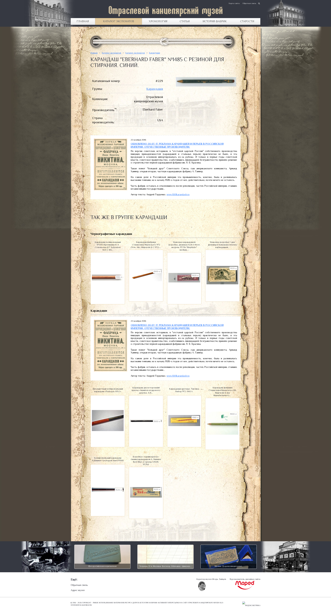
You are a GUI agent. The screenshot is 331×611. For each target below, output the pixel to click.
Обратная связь (249, 3)
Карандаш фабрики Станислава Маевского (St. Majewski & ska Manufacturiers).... (222, 391)
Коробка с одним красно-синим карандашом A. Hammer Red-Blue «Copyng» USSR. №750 (146, 460)
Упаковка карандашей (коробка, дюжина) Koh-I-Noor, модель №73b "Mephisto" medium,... (184, 246)
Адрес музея (77, 590)
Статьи (185, 21)
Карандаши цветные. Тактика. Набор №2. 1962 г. (184, 390)
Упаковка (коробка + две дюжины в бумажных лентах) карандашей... (222, 244)
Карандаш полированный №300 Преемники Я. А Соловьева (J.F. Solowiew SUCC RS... (108, 246)
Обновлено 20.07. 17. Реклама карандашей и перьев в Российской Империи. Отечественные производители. (177, 145)
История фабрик (215, 21)
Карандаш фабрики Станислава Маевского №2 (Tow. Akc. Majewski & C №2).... (146, 244)
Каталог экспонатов (118, 21)
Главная (83, 21)
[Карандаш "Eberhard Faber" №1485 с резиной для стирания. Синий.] (206, 85)
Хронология (158, 21)
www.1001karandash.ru (178, 194)
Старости (247, 21)
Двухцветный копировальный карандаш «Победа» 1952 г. (108, 390)
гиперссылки (173, 603)
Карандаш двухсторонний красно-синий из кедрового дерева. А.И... (146, 390)
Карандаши (154, 53)
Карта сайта (234, 3)
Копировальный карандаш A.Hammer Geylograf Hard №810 (108, 459)
